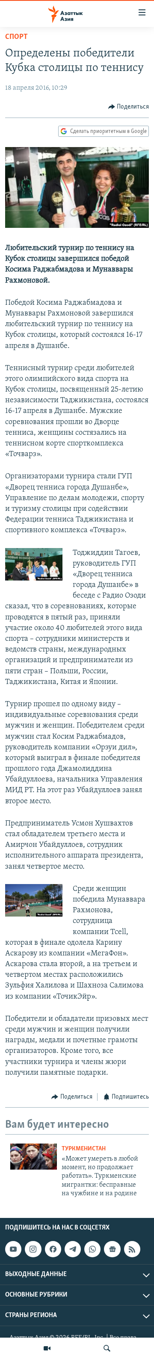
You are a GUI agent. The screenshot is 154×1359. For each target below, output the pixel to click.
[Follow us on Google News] (112, 1249)
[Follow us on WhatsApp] (92, 1249)
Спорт (16, 37)
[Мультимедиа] (47, 1348)
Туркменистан (84, 1149)
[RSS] (132, 1249)
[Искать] (107, 1348)
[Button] (128, 106)
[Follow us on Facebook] (53, 1249)
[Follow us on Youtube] (13, 1249)
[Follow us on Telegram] (73, 1249)
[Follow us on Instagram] (33, 1249)
